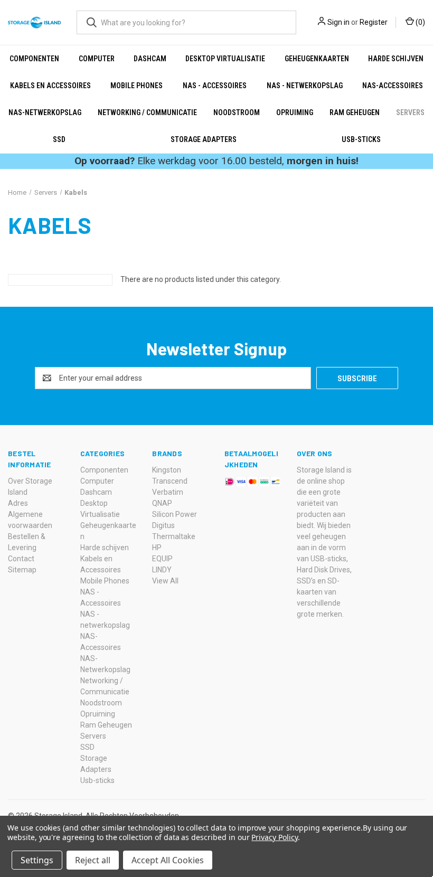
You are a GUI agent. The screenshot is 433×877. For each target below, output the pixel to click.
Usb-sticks (361, 139)
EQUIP (162, 558)
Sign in (338, 22)
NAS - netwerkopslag (305, 85)
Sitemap (22, 569)
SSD (59, 139)
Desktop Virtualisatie (225, 58)
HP (157, 547)
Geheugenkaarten (317, 58)
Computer (97, 58)
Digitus (163, 525)
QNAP (162, 503)
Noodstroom (236, 112)
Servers (410, 112)
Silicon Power (174, 514)
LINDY (162, 569)
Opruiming (294, 112)
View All (165, 581)
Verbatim (167, 492)
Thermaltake (173, 536)
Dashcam (150, 58)
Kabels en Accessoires (50, 85)
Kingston (166, 470)
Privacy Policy (274, 837)
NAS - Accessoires (215, 85)
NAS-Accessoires (392, 85)
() (419, 22)
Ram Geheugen (355, 112)
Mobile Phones (136, 85)
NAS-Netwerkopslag (44, 112)
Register (374, 22)
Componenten (34, 58)
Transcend (169, 481)
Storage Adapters (204, 139)
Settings (37, 860)
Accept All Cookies (167, 860)
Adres (18, 503)
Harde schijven (395, 58)
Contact (21, 558)
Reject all (92, 860)
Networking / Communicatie (147, 112)
